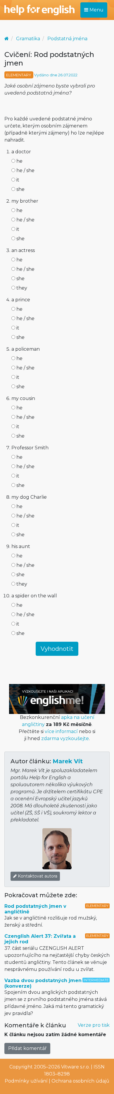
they (21, 288)
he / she (24, 170)
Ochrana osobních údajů (80, 1081)
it (17, 180)
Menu (95, 10)
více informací (61, 731)
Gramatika (28, 38)
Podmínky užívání (26, 1081)
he (19, 161)
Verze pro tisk (94, 1025)
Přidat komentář (27, 1048)
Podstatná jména (67, 38)
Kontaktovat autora (37, 876)
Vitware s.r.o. (75, 1067)
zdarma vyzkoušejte (65, 738)
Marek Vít (68, 761)
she (20, 189)
